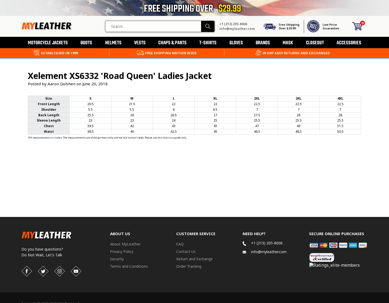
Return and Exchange (194, 258)
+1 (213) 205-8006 (233, 24)
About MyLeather (125, 244)
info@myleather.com (237, 28)
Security (117, 258)
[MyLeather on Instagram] (59, 271)
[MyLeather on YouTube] (76, 271)
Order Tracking (188, 266)
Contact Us (186, 251)
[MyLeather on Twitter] (43, 271)
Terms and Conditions (129, 266)
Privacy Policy (121, 251)
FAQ (180, 244)
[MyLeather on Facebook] (26, 271)
